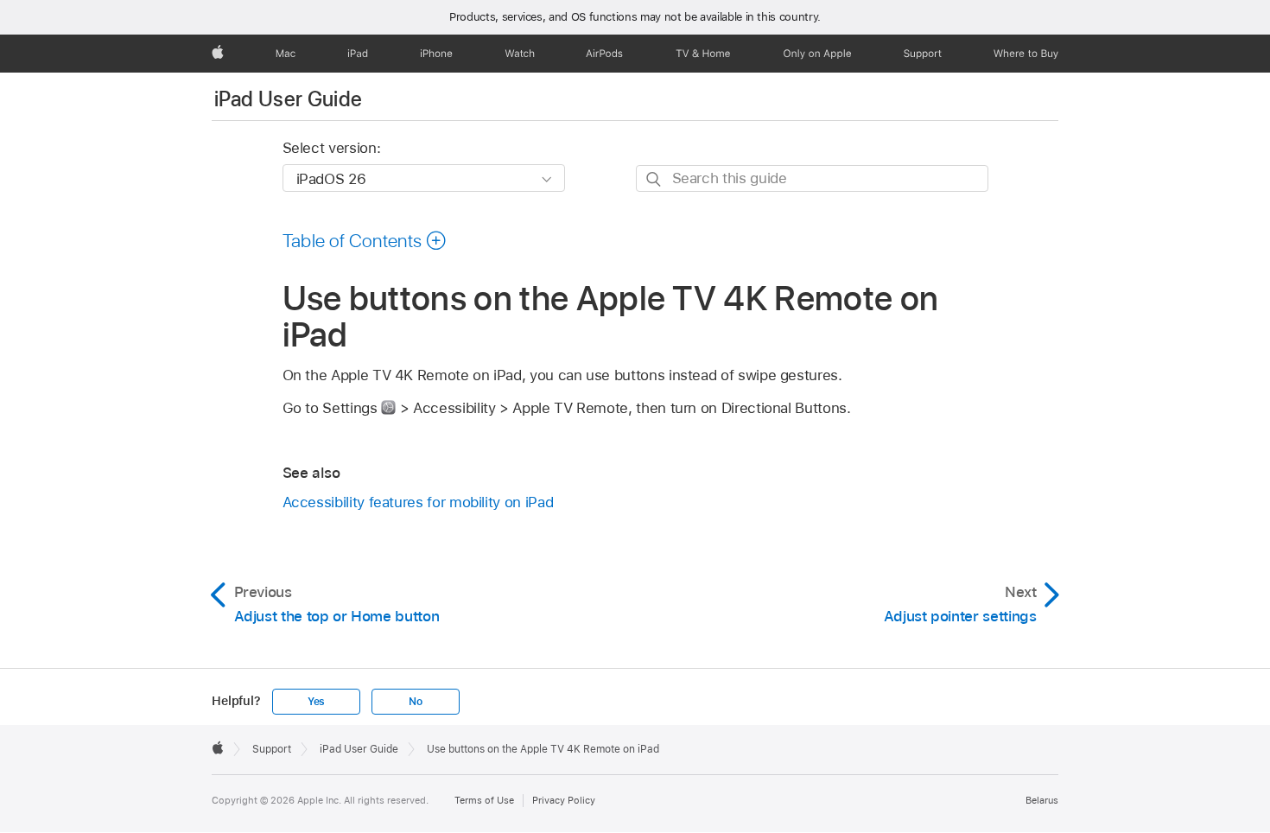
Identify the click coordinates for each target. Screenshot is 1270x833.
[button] (365, 240)
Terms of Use (484, 800)
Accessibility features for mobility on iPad (418, 502)
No (415, 702)
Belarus (1042, 800)
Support (271, 749)
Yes (316, 702)
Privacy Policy (563, 800)
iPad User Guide (288, 98)
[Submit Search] (654, 179)
